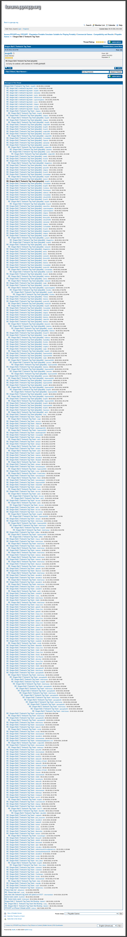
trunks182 (46, 267)
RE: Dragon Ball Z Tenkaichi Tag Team (20, 111)
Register (25, 29)
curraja (36, 106)
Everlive (48, 290)
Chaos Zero (39, 605)
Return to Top (26, 925)
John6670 (39, 589)
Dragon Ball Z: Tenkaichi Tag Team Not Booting (22, 901)
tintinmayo (40, 747)
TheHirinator (39, 874)
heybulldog (46, 340)
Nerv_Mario (39, 860)
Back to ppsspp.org (11, 22)
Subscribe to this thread (14, 919)
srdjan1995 (46, 124)
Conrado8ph (47, 138)
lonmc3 (45, 179)
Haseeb (38, 772)
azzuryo (48, 362)
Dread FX (46, 333)
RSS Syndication (58, 925)
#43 (121, 50)
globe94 (38, 568)
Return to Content (36, 925)
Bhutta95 (38, 460)
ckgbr (45, 283)
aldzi (37, 845)
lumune (38, 824)
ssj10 (37, 885)
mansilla (38, 883)
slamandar (37, 93)
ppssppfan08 (40, 668)
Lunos (36, 102)
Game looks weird (11, 897)
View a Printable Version (14, 913)
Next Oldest (10, 72)
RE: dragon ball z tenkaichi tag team (19, 106)
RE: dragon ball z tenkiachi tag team (19, 88)
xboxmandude (40, 725)
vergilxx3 (46, 346)
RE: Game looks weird (13, 899)
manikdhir (39, 641)
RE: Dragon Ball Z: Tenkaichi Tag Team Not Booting (23, 904)
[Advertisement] (49, 15)
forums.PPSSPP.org (12, 34)
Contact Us (8, 925)
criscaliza (38, 847)
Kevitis (38, 876)
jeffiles (37, 532)
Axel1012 (38, 756)
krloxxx (34, 908)
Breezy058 (46, 133)
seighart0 (38, 815)
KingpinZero (48, 163)
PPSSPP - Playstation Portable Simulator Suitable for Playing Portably (48, 34)
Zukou (45, 260)
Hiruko (38, 654)
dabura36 (38, 759)
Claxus (38, 539)
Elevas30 (38, 838)
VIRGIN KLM (38, 97)
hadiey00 (38, 822)
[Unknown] (25, 899)
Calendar (111, 25)
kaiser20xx (46, 206)
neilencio (45, 192)
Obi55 (37, 600)
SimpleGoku (39, 888)
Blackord (38, 564)
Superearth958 (47, 353)
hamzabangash (40, 466)
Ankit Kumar (39, 521)
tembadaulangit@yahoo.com (44, 740)
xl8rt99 (38, 840)
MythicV (42, 901)
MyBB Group (28, 929)
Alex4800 (38, 806)
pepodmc (46, 145)
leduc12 (38, 727)
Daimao (38, 804)
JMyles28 (39, 423)
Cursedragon (41, 836)
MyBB (13, 929)
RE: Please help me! (12, 892)
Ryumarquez (47, 190)
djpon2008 (39, 663)
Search (88, 25)
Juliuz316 (46, 285)
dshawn (38, 437)
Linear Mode (118, 46)
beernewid (39, 842)
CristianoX (39, 795)
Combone (46, 188)
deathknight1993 (41, 428)
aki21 (46, 412)
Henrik (45, 161)
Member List (100, 25)
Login (19, 29)
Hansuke (49, 371)
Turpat (45, 335)
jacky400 (46, 167)
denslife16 (39, 457)
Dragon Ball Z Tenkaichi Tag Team (17, 86)
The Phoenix (39, 657)
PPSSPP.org (17, 925)
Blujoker (38, 417)
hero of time (39, 512)
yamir (37, 872)
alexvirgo (38, 659)
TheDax (45, 296)
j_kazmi (47, 238)
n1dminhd (39, 867)
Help (120, 25)
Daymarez (46, 410)
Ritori (38, 462)
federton (45, 215)
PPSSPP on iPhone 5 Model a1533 (17, 908)
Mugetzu (36, 109)
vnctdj (37, 586)
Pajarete (45, 140)
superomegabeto (39, 99)
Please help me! (10, 890)
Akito (38, 881)
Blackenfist (39, 831)
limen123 (47, 324)
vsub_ (45, 414)
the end (38, 491)
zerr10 (38, 797)
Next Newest (21, 72)
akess (45, 244)
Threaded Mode (108, 46)
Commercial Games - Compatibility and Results (95, 34)
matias (45, 156)
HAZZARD (39, 484)
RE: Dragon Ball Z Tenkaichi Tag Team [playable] (24, 115)
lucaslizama (39, 779)
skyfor (36, 88)
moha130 (47, 247)
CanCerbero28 (40, 802)
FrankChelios (41, 473)
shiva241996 (47, 197)
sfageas (36, 104)
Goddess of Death (41, 761)
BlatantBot (39, 645)
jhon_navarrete (40, 817)
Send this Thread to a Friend (15, 916)
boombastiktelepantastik (43, 851)
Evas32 (45, 129)
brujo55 (8, 53)
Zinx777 (39, 808)
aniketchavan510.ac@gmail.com (45, 849)
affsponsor (21, 890)
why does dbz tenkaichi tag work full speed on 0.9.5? (24, 895)
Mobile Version (47, 925)
